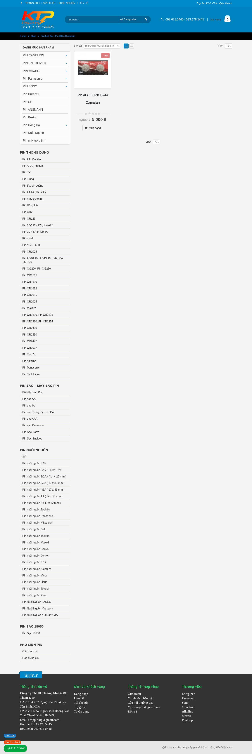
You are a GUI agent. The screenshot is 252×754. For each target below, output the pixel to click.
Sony (185, 702)
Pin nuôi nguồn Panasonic (37, 516)
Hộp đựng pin (30, 657)
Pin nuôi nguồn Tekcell (35, 588)
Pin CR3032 (29, 347)
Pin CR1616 (29, 275)
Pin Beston (30, 117)
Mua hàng (95, 127)
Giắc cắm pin (30, 651)
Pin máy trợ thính (34, 140)
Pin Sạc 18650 (31, 633)
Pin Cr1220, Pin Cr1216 (36, 268)
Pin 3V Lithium (31, 374)
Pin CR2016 (29, 294)
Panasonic (188, 698)
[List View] (131, 46)
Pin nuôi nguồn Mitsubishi (37, 522)
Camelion (188, 707)
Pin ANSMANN (33, 109)
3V (24, 456)
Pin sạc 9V (28, 405)
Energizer (188, 694)
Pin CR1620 (29, 281)
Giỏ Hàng (215, 19)
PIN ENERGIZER (34, 63)
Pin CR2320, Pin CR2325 (37, 314)
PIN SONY (30, 86)
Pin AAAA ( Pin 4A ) (34, 192)
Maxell (186, 716)
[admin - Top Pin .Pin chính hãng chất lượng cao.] (38, 19)
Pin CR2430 (29, 327)
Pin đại (26, 172)
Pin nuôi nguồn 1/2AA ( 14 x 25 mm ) (44, 476)
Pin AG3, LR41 (31, 245)
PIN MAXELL (31, 70)
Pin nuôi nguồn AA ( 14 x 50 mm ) (42, 496)
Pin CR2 (27, 212)
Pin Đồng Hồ (31, 125)
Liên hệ (79, 698)
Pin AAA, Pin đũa (32, 165)
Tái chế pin (81, 702)
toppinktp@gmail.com (44, 720)
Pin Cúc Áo (29, 354)
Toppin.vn (31, 675)
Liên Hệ (83, 3)
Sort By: (78, 46)
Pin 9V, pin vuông (32, 185)
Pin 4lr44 (27, 238)
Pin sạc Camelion (33, 425)
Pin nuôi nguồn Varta (34, 575)
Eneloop (187, 720)
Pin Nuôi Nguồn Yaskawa (37, 608)
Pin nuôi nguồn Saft (34, 529)
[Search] (146, 19)
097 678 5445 (43, 728)
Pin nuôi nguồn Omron (35, 555)
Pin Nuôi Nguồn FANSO (36, 601)
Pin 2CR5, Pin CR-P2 (35, 231)
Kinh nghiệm (67, 3)
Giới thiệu (134, 694)
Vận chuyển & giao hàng (144, 707)
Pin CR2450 (29, 334)
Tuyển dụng (81, 711)
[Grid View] (126, 46)
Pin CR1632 (29, 288)
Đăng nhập (81, 694)
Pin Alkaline (29, 360)
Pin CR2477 (29, 341)
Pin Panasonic (32, 78)
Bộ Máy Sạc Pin (32, 392)
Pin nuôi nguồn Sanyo (35, 549)
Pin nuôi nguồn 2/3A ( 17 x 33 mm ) (43, 483)
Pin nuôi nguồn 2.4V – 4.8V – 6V (41, 469)
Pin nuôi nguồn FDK (34, 562)
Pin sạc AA (29, 398)
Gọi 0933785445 (15, 748)
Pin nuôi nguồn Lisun (34, 582)
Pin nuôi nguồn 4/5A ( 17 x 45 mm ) (43, 489)
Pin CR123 (28, 218)
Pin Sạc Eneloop (32, 438)
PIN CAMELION (33, 55)
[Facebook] (21, 3)
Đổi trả (132, 711)
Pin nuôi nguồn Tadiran (35, 535)
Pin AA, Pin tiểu (31, 159)
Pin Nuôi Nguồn (33, 132)
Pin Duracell (31, 94)
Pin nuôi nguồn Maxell (35, 542)
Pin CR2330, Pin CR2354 (37, 321)
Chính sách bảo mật (140, 698)
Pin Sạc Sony (30, 431)
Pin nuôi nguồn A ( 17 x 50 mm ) (41, 502)
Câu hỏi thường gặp (140, 702)
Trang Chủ (32, 3)
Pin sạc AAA (29, 418)
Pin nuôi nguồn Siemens (36, 568)
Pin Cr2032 (29, 308)
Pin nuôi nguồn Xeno (34, 595)
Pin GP (27, 101)
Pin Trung (28, 179)
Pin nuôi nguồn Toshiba (36, 509)
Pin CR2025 (29, 301)
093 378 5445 (43, 724)
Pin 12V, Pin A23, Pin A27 (37, 225)
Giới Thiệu (49, 3)
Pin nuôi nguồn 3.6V (34, 463)
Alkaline (187, 711)
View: (220, 46)
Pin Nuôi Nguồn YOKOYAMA (40, 615)
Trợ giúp (79, 707)
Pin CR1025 (29, 251)
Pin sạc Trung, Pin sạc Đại (38, 412)
